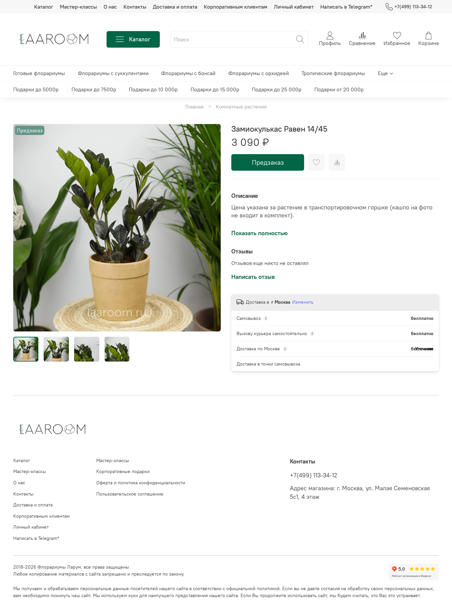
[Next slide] (210, 228)
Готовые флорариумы (39, 73)
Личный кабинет (294, 6)
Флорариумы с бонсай (188, 73)
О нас (110, 6)
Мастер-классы (78, 6)
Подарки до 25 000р (276, 89)
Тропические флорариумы (333, 73)
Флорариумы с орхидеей (258, 73)
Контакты (134, 6)
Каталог (43, 6)
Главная (194, 106)
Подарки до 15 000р (215, 89)
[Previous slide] (24, 228)
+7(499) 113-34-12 (413, 7)
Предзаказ (268, 162)
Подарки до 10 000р (153, 89)
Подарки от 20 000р (339, 89)
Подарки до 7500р (93, 89)
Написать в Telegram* (346, 6)
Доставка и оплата (175, 6)
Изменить (302, 302)
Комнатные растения (241, 106)
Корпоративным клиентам (235, 6)
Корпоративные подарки (123, 471)
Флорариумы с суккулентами (113, 73)
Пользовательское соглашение (129, 494)
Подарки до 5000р (36, 89)
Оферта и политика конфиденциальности (140, 483)
